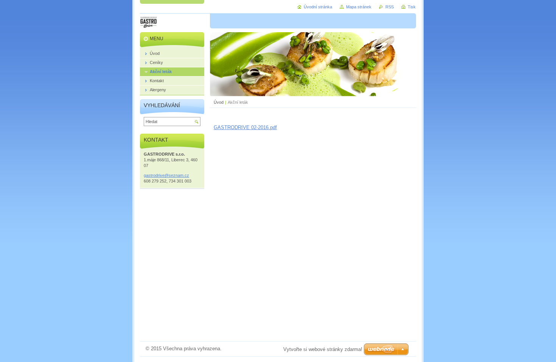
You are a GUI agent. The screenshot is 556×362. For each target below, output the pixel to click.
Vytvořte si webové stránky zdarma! (322, 349)
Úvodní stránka (318, 7)
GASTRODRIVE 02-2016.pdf (245, 127)
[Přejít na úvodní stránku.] (148, 23)
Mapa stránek (358, 7)
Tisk (412, 7)
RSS (389, 7)
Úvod (219, 102)
